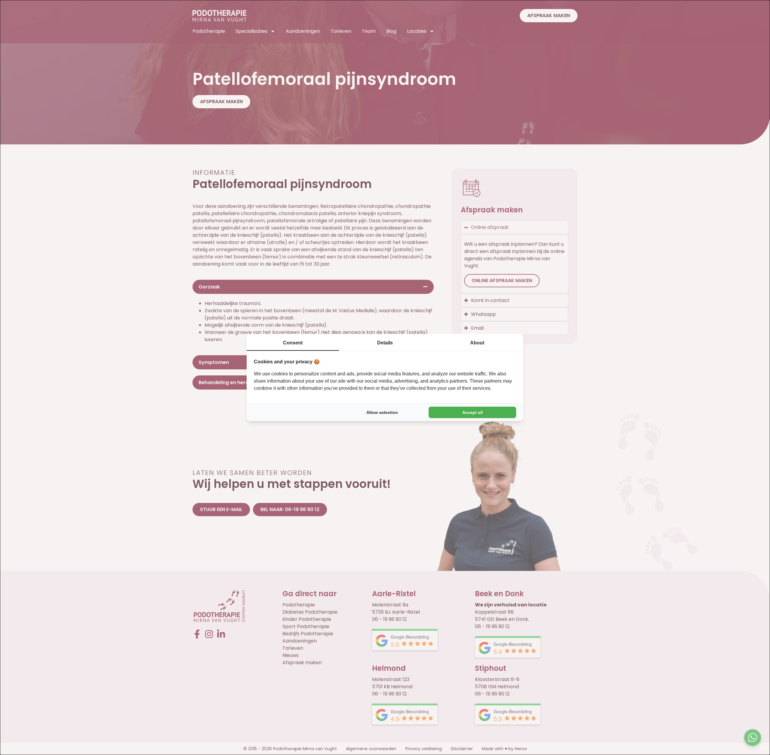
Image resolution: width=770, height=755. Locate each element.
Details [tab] (385, 342)
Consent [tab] (293, 342)
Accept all (472, 412)
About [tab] (477, 342)
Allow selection (382, 412)
